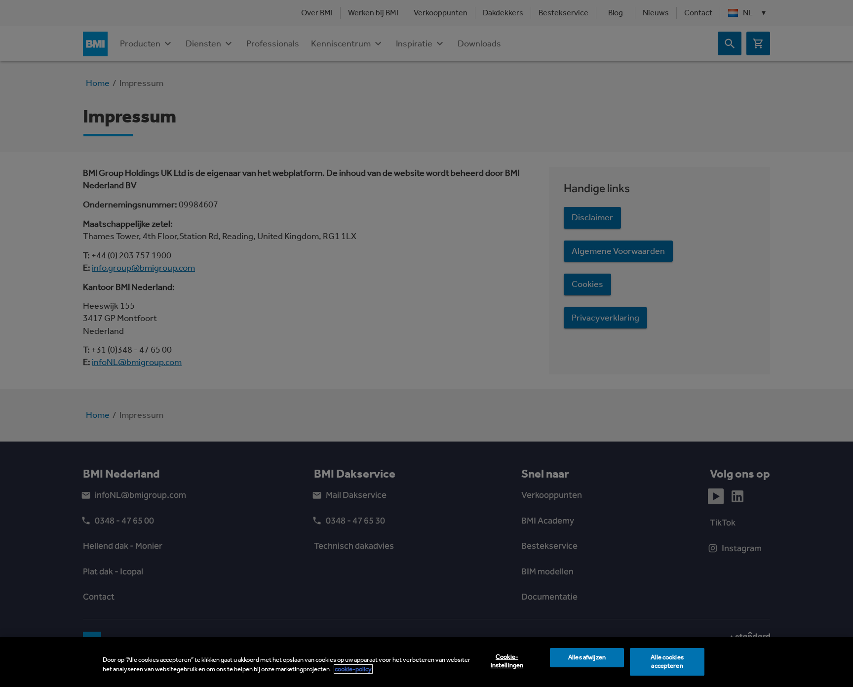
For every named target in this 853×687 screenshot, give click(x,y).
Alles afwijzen (587, 657)
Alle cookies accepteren (667, 662)
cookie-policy (353, 669)
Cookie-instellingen (507, 661)
